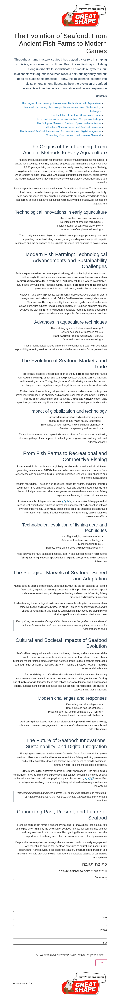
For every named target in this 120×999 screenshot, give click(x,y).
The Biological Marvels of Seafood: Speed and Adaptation (69, 123)
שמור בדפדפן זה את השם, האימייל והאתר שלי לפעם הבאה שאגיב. (69, 955)
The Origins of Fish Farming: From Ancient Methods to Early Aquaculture (61, 103)
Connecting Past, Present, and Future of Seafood (73, 135)
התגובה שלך (99, 877)
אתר (104, 942)
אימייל (103, 930)
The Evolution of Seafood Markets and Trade (76, 115)
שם (104, 917)
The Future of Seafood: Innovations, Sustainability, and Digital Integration (60, 131)
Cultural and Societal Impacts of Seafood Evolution (73, 127)
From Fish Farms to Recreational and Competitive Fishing (69, 119)
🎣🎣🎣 (66, 501)
